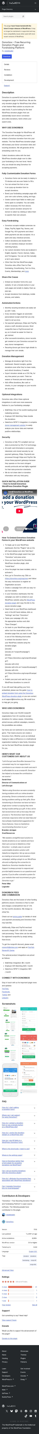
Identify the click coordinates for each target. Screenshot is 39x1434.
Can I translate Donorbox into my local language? (11, 1187)
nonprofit (33, 1260)
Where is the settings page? (12, 1155)
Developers (6, 1376)
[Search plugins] (23, 16)
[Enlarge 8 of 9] (34, 1065)
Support (7, 86)
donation (26, 1256)
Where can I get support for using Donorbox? (11, 1116)
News (4, 1355)
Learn (4, 1369)
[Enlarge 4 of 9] (16, 1050)
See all (34, 1305)
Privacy (5, 1362)
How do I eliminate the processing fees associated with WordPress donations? (16, 1179)
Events (23, 1372)
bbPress (6, 1393)
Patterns (23, 1362)
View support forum (9, 1320)
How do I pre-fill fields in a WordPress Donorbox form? (12, 1141)
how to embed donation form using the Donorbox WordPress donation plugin (17, 693)
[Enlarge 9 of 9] (34, 1092)
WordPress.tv (8, 1379)
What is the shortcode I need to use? (16, 1149)
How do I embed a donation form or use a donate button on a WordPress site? (12, 1125)
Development (9, 80)
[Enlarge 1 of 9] (16, 1010)
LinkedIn (5, 998)
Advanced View (8, 1270)
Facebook (6, 992)
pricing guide (17, 917)
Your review (6, 1305)
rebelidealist (8, 51)
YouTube (5, 989)
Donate (24, 1376)
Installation (8, 75)
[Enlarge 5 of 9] (16, 1065)
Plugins (23, 1358)
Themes (23, 1355)
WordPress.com (9, 1386)
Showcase (24, 1351)
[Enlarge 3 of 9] (16, 1036)
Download (6, 56)
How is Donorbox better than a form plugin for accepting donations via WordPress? (13, 1163)
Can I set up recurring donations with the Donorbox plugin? (14, 1172)
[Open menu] (36, 3)
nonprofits (33, 1264)
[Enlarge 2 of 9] (16, 1022)
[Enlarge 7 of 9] (34, 1037)
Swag (23, 1379)
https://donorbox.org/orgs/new (16, 578)
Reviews (7, 70)
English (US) (33, 1251)
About (4, 1351)
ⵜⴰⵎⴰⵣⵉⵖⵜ (11, 1406)
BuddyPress (7, 1397)
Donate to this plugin (9, 1338)
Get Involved (25, 1369)
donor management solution (15, 425)
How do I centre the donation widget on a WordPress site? (13, 1134)
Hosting (5, 1358)
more (27, 271)
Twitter (4, 995)
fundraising (26, 1260)
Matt (5, 1390)
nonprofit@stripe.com (10, 947)
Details (6, 64)
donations (33, 1256)
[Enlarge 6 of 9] (34, 1010)
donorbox (10, 1222)
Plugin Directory (7, 9)
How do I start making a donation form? (10, 1108)
